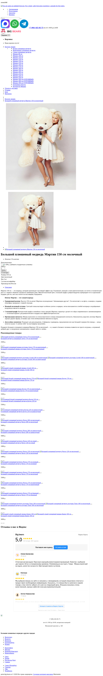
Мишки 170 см (18, 66)
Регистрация (13, 11)
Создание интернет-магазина (43, 674)
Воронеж (8, 641)
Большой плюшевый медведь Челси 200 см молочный (19, 422)
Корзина (12, 15)
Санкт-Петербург (11, 665)
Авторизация (13, 9)
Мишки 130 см (18, 61)
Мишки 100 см (18, 56)
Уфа (6, 669)
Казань (7, 644)
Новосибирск (9, 653)
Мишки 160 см (18, 65)
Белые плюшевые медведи (22, 48)
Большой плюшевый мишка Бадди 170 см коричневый (19, 391)
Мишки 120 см (18, 59)
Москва (7, 649)
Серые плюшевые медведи (22, 52)
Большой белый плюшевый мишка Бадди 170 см (17, 380)
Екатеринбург (9, 642)
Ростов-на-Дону (10, 660)
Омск (7, 656)
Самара (7, 662)
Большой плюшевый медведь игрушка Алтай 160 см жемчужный (23, 359)
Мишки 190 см (18, 70)
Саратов (7, 667)
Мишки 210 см (18, 74)
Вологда (7, 639)
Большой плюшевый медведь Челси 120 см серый (18, 443)
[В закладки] (3, 356)
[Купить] (40, 337)
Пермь (7, 658)
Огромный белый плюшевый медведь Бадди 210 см (18, 401)
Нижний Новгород (11, 651)
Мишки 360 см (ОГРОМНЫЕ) (23, 83)
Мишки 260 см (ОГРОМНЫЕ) (23, 79)
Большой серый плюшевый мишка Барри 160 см (17, 516)
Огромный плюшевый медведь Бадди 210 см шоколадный (21, 411)
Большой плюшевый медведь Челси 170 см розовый (19, 464)
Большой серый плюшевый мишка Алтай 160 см (17, 370)
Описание (8, 287)
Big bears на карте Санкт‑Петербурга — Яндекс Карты (51, 610)
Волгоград (8, 637)
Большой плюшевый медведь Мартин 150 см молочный (24, 101)
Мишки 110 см (18, 57)
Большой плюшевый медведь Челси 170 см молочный (19, 474)
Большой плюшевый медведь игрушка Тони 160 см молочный (22, 505)
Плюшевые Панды (19, 85)
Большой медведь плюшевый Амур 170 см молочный (19, 338)
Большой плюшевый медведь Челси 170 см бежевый (19, 495)
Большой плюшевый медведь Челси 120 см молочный (19, 453)
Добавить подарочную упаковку (21, 264)
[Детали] (1, 356)
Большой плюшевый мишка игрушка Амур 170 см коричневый (22, 349)
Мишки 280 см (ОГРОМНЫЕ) (23, 81)
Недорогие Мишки (19, 86)
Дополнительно (6, 262)
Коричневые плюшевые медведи (24, 50)
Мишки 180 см (18, 68)
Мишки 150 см (18, 63)
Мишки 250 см (18, 77)
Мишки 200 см (18, 72)
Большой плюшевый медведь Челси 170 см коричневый (20, 484)
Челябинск (8, 671)
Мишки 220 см (18, 76)
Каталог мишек (10, 99)
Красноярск (9, 648)
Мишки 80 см (17, 54)
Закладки (12, 13)
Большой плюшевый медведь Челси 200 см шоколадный (20, 432)
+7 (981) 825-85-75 (36, 28)
